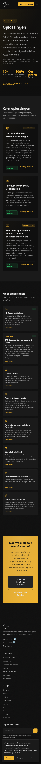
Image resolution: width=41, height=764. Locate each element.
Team (5, 693)
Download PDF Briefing (20, 593)
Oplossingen (7, 661)
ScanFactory (7, 668)
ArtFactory (6, 675)
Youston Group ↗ (9, 639)
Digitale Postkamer (9, 672)
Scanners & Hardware (11, 665)
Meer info (34, 758)
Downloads (7, 679)
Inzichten (6, 704)
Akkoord (9, 758)
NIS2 (4, 707)
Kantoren (6, 690)
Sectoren (6, 697)
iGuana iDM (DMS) (9, 658)
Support (6, 714)
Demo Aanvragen (26, 4)
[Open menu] (37, 4)
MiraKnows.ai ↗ (9, 642)
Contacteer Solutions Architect (20, 582)
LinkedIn (8, 646)
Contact (5, 711)
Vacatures (6, 718)
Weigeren (20, 758)
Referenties (7, 700)
